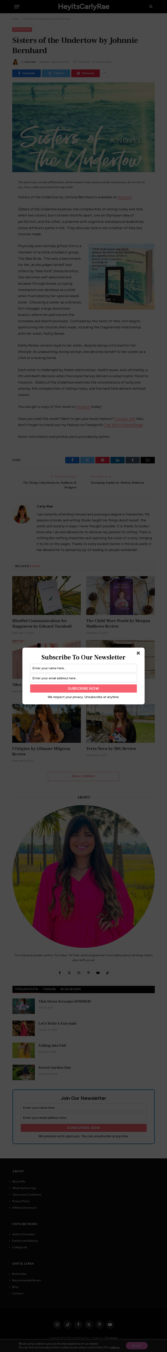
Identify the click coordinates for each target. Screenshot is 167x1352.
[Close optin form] (139, 653)
